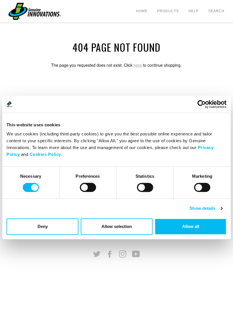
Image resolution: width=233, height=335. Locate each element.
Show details (202, 208)
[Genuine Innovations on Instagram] (123, 255)
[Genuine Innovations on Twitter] (97, 255)
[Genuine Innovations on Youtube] (136, 255)
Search (216, 11)
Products (168, 11)
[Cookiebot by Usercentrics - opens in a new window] (201, 104)
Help (193, 11)
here (138, 65)
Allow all (190, 226)
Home (141, 11)
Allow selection (116, 226)
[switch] (88, 187)
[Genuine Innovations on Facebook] (110, 255)
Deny (43, 226)
